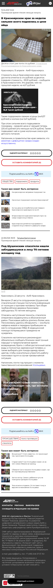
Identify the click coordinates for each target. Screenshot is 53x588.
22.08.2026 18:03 (8, 238)
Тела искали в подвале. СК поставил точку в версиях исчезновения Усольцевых (29, 486)
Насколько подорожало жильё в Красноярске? (30, 200)
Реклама (19, 505)
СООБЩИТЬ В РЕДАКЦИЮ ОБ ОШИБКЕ (20, 509)
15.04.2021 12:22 (7, 10)
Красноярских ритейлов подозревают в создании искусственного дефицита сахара (28, 225)
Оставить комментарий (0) (26, 162)
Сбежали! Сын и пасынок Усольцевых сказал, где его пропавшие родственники (31, 471)
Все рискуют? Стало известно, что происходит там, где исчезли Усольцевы (25, 385)
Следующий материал (25, 581)
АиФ (3, 291)
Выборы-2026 (32, 505)
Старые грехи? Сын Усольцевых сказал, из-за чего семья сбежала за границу (29, 463)
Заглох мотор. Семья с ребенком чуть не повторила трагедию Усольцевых (27, 478)
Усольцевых (39, 365)
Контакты (7, 505)
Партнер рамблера (23, 576)
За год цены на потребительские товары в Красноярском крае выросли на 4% (28, 209)
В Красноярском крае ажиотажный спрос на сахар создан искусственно (29, 217)
